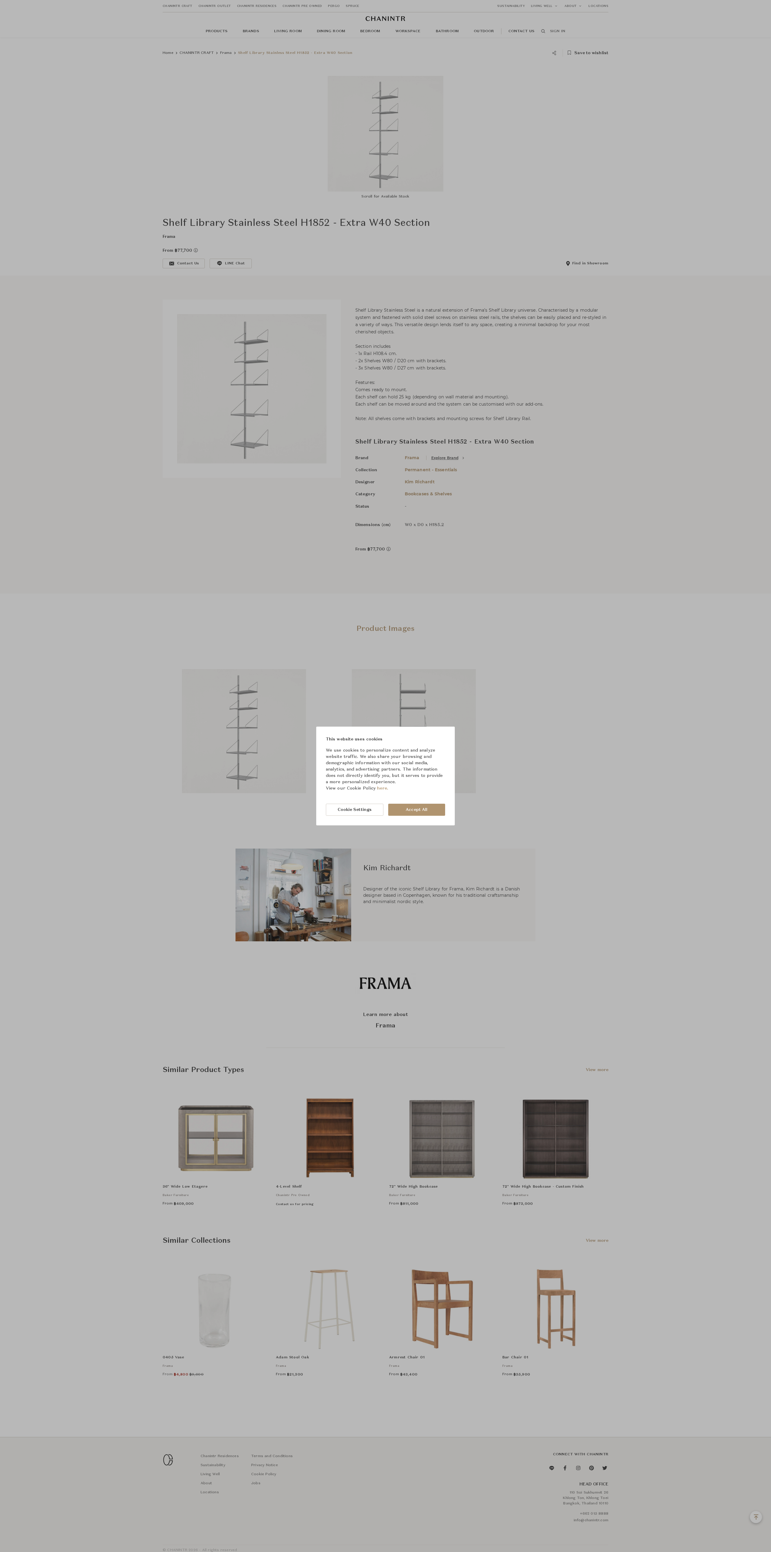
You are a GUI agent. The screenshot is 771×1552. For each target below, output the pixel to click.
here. (382, 788)
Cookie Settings (355, 810)
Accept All (416, 810)
